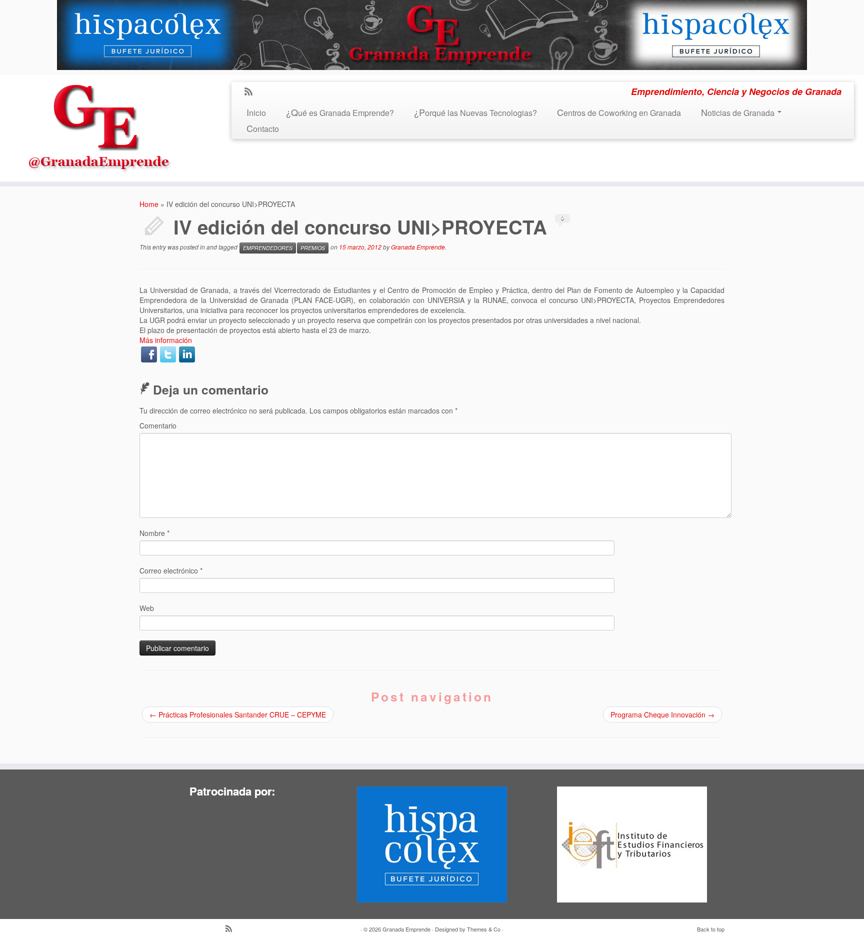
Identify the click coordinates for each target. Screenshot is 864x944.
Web (147, 608)
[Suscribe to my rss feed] (252, 92)
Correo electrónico (171, 571)
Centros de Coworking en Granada (619, 112)
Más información (166, 340)
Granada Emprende (418, 246)
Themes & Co (483, 929)
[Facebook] (149, 354)
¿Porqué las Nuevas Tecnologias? (475, 112)
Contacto (262, 128)
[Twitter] (168, 354)
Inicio (256, 112)
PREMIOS (312, 248)
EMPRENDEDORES (267, 248)
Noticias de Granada (738, 112)
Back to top (710, 929)
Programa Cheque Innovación (662, 715)
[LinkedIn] (187, 354)
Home (149, 204)
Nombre (155, 533)
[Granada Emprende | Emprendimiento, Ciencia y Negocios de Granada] (99, 125)
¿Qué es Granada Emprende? (340, 112)
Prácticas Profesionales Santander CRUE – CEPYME (238, 715)
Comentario (158, 425)
